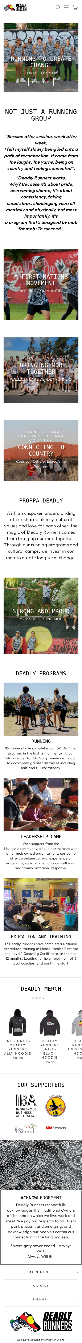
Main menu (40, 1272)
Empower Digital (54, 1339)
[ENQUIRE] (41, 57)
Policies (40, 1285)
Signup (40, 1299)
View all (41, 998)
